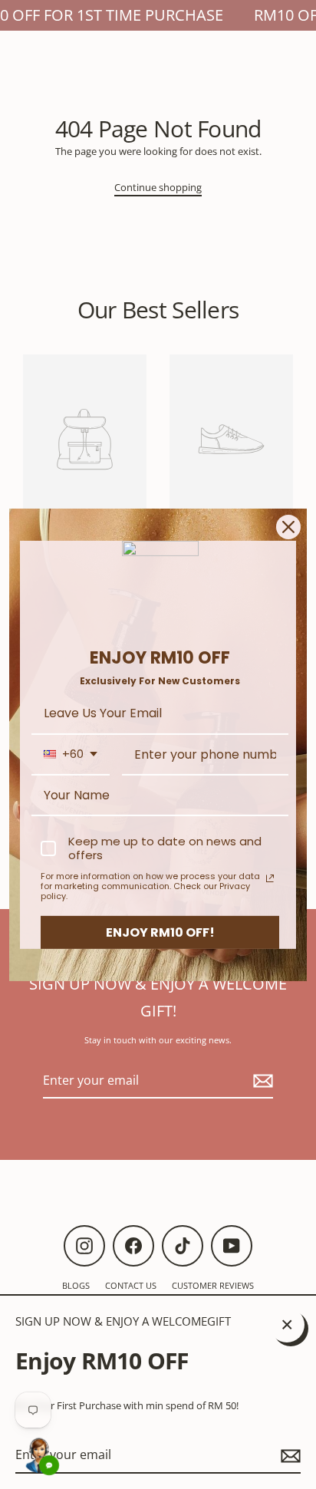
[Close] (288, 526)
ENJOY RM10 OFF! (160, 932)
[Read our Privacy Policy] (270, 878)
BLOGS (76, 1285)
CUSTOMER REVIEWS (213, 1285)
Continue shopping (158, 187)
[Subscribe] (288, 1456)
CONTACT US (130, 1285)
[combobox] (70, 754)
